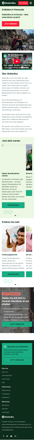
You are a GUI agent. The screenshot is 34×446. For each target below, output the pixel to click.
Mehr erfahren (13, 205)
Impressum (5, 397)
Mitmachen (5, 405)
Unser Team (6, 379)
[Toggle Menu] (30, 3)
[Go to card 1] (15, 215)
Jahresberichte (7, 375)
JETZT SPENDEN (23, 3)
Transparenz (6, 394)
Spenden (5, 409)
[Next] (10, 212)
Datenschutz (6, 390)
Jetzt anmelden (17, 324)
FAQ (3, 382)
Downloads (5, 412)
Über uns (5, 372)
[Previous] (6, 212)
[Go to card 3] (18, 215)
